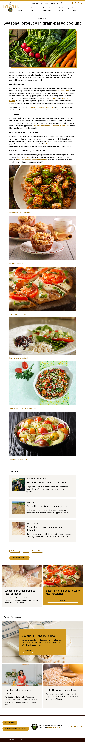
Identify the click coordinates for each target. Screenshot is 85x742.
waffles (26, 157)
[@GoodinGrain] (69, 3)
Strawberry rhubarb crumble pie (41, 108)
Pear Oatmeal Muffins (17, 264)
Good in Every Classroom (48, 9)
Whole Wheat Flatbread (18, 314)
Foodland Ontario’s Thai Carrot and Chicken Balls (51, 126)
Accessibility (54, 3)
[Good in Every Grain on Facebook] (72, 3)
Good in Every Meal (23, 9)
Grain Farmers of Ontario (54, 727)
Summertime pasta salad (18, 459)
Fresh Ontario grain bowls (18, 358)
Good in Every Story (64, 9)
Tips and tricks (37, 551)
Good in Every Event (77, 9)
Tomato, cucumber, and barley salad (22, 409)
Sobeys (55, 98)
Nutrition (26, 551)
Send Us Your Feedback (19, 558)
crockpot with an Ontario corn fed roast (32, 160)
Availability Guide (62, 91)
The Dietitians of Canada (52, 144)
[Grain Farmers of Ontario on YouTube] (75, 3)
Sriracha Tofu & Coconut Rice (20, 213)
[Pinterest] (82, 3)
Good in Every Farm (36, 9)
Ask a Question (44, 3)
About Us (35, 3)
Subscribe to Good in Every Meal (16, 729)
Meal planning (15, 551)
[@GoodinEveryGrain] (78, 3)
